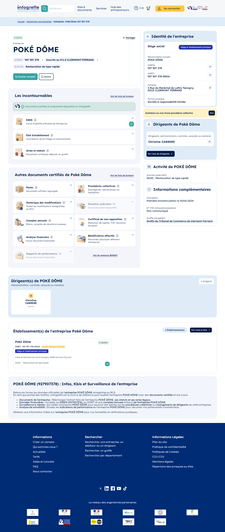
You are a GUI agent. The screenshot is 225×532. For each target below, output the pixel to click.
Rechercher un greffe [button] (98, 450)
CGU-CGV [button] (158, 456)
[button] (84, 9)
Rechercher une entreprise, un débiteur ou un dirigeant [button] (104, 444)
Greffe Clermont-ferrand (53, 347)
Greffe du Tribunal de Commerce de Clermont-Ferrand (179, 221)
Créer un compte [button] (43, 442)
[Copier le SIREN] (210, 66)
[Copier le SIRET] (210, 75)
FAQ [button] (35, 466)
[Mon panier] (148, 8)
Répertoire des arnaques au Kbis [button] (172, 466)
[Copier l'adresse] (210, 87)
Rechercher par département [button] (103, 455)
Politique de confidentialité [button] (169, 447)
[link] (62, 353)
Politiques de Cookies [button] (165, 451)
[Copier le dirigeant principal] (209, 141)
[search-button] (44, 8)
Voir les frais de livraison (122, 96)
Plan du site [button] (159, 442)
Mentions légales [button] (162, 461)
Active (19, 37)
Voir (212, 113)
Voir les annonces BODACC (105, 255)
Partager (130, 37)
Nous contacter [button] (42, 471)
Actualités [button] (39, 451)
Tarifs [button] (36, 456)
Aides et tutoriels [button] (43, 461)
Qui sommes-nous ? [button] (45, 447)
